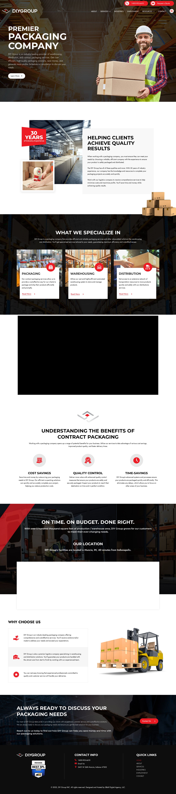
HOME (139, 760)
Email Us (81, 763)
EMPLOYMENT (142, 773)
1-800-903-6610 (84, 760)
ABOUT (139, 763)
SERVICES (140, 766)
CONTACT (140, 776)
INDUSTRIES (141, 769)
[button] (109, 11)
